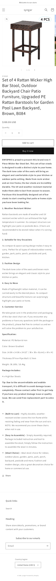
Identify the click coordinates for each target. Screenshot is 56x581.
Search (9, 508)
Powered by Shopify (32, 575)
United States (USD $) (26, 565)
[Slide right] (34, 70)
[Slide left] (21, 70)
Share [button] (8, 475)
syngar (24, 575)
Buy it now (28, 151)
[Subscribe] (47, 546)
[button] (3, 10)
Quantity (5, 127)
